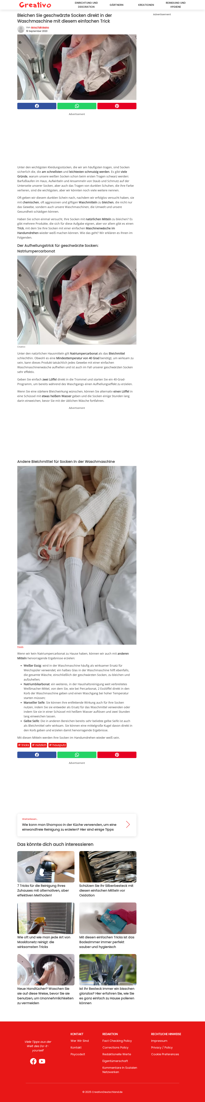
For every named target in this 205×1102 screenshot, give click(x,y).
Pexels (20, 646)
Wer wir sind (80, 1041)
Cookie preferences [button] (165, 1054)
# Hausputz (57, 745)
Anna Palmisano (40, 27)
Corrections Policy (115, 1047)
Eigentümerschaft (115, 1061)
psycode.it (78, 1054)
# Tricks (23, 745)
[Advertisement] (77, 138)
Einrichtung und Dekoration (86, 5)
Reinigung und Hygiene (176, 5)
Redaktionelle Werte (116, 1054)
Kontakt (76, 1047)
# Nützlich (39, 745)
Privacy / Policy (162, 1047)
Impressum (159, 1041)
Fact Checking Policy (117, 1041)
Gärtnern (116, 5)
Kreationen (146, 5)
